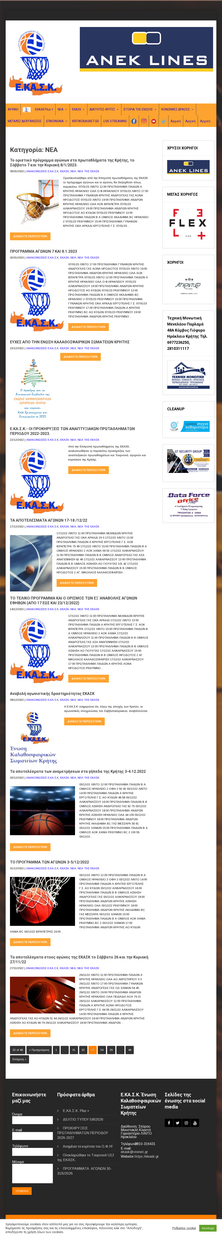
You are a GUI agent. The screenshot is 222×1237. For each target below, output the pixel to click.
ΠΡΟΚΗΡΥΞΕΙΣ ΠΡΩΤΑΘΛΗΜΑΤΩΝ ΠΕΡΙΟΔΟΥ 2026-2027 (82, 1133)
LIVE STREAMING (115, 121)
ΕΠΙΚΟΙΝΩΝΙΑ (55, 121)
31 (73, 1050)
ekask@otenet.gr (134, 1152)
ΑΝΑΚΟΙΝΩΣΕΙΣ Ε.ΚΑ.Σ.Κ (42, 171)
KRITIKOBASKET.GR (85, 121)
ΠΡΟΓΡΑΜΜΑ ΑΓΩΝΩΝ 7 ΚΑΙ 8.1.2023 (43, 251)
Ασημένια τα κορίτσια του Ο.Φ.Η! (88, 1146)
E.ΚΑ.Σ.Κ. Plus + (76, 1111)
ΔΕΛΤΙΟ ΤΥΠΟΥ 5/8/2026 (83, 1119)
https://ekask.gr (147, 1156)
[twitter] (177, 1123)
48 (129, 1050)
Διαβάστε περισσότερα (30, 236)
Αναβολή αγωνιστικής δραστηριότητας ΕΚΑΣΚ (52, 693)
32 (83, 1050)
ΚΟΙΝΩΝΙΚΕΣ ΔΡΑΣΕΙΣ (175, 109)
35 (111, 1050)
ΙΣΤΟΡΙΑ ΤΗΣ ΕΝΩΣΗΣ (138, 109)
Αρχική (176, 121)
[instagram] (186, 1123)
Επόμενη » (19, 1059)
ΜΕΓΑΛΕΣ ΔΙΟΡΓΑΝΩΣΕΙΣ (25, 121)
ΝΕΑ (61, 109)
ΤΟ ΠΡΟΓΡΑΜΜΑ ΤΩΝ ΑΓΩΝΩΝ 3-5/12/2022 (49, 862)
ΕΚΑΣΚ (76, 109)
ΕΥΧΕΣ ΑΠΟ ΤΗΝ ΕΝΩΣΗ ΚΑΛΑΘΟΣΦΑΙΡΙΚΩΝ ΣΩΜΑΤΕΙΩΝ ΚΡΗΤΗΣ (70, 342)
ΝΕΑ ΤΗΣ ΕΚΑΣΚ (88, 171)
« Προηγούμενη (39, 1050)
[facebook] (169, 1123)
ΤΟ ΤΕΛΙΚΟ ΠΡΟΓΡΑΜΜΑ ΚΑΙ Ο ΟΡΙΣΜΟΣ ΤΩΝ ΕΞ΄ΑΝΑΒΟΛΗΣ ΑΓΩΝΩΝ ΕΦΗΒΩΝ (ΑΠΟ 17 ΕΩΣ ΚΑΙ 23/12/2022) (73, 600)
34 (101, 1050)
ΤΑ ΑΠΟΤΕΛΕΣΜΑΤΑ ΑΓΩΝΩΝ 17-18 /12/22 (48, 520)
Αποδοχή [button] (208, 1228)
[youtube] (195, 1123)
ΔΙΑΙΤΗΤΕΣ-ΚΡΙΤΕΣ (102, 109)
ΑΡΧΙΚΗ (13, 109)
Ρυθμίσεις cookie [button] (184, 1228)
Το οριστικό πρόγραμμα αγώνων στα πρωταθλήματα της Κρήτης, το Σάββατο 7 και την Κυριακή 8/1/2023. (72, 162)
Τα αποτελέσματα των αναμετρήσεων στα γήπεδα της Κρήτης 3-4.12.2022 (78, 771)
